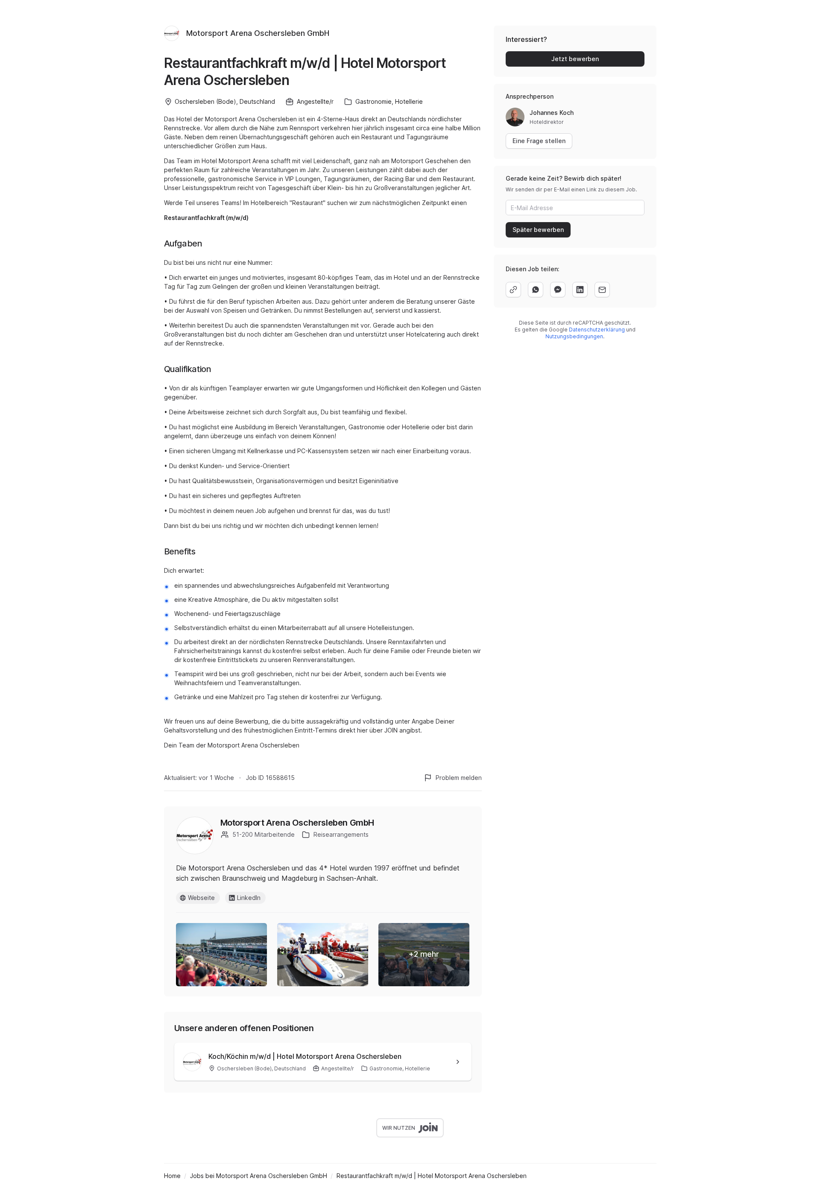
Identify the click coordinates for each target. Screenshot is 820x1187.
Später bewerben (538, 229)
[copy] (513, 289)
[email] (602, 289)
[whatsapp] (535, 289)
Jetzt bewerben (575, 58)
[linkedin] (580, 289)
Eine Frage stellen (538, 140)
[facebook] (557, 289)
